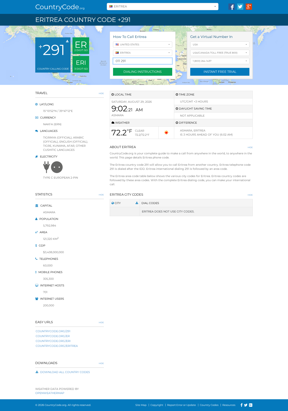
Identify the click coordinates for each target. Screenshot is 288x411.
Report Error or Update (181, 405)
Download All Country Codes (65, 372)
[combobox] (162, 6)
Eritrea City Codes (181, 194)
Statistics (69, 194)
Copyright (156, 405)
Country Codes (209, 405)
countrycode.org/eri (53, 341)
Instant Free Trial (220, 72)
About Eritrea (181, 147)
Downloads (69, 363)
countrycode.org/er (53, 336)
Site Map (141, 405)
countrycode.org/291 (53, 331)
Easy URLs (69, 322)
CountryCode (60, 7)
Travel (69, 93)
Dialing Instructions (142, 72)
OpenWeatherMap (49, 393)
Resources (228, 405)
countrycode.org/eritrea (57, 346)
